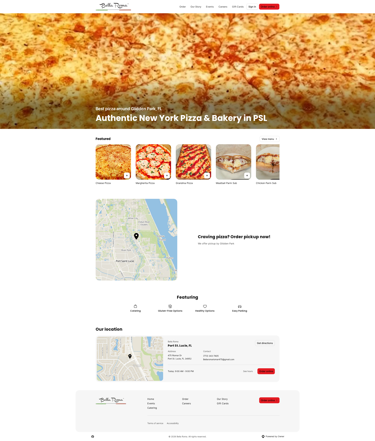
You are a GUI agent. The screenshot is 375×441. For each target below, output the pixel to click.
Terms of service (155, 423)
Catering (152, 407)
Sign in (252, 6)
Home (150, 398)
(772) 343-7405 (211, 356)
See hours (248, 371)
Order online (266, 371)
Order (182, 6)
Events (210, 6)
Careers (223, 6)
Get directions (265, 343)
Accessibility (173, 423)
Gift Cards (238, 6)
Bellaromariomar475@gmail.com (218, 359)
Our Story (196, 6)
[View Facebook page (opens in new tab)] (92, 436)
